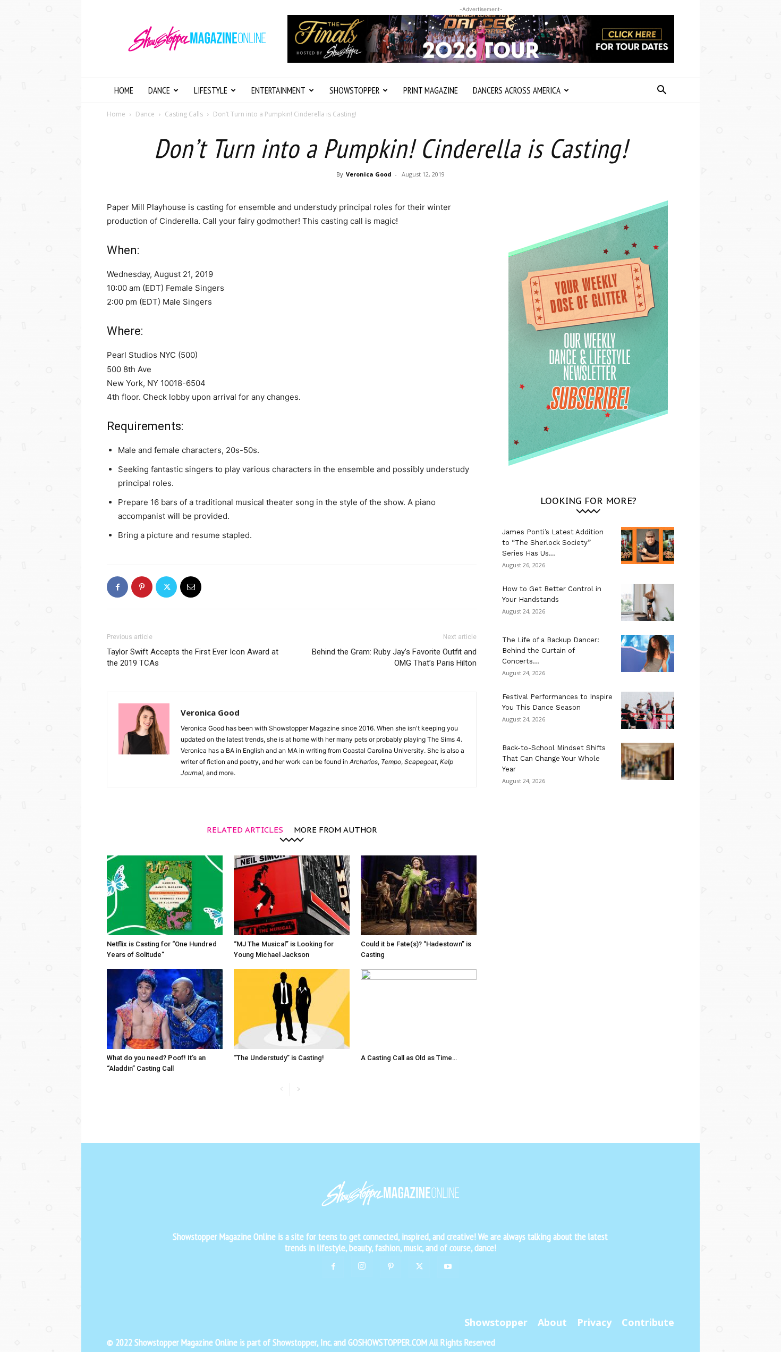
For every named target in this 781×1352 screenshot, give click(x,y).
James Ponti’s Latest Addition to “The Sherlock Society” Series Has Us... (553, 542)
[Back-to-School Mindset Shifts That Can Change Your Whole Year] (647, 761)
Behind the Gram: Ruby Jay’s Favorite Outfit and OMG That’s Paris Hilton (394, 657)
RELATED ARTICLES (245, 829)
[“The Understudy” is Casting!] (292, 1009)
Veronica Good (369, 174)
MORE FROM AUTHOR (335, 829)
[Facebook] (117, 587)
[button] (661, 91)
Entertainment (278, 90)
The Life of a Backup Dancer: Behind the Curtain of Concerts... (550, 650)
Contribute (648, 1322)
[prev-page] (281, 1089)
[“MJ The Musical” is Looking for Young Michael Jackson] (292, 895)
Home (123, 90)
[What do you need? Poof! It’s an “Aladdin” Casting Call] (165, 1009)
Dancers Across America (517, 90)
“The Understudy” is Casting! (279, 1058)
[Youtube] (448, 1267)
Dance (159, 90)
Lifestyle (210, 90)
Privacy (594, 1322)
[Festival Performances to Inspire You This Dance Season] (647, 710)
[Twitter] (166, 587)
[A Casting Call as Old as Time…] (419, 1009)
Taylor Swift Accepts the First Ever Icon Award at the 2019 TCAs (192, 657)
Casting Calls (184, 114)
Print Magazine (430, 90)
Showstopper (354, 90)
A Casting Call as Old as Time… (409, 1058)
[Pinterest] (141, 587)
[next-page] (298, 1089)
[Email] (190, 587)
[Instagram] (361, 1266)
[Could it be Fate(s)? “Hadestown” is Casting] (419, 895)
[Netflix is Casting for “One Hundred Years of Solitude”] (165, 895)
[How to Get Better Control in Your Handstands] (647, 602)
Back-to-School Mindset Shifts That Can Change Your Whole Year (554, 758)
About (552, 1322)
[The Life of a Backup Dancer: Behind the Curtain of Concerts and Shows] (647, 653)
